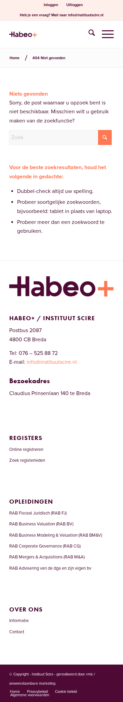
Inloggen (51, 5)
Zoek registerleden (27, 460)
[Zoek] (88, 34)
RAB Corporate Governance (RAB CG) (45, 546)
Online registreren (26, 449)
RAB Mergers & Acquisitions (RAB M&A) (47, 557)
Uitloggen (74, 5)
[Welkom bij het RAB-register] (51, 34)
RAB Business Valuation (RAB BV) (41, 524)
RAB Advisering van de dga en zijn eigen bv (50, 568)
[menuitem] (51, 5)
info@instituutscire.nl (86, 15)
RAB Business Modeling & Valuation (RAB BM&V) (55, 535)
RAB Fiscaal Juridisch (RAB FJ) (38, 513)
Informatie (19, 620)
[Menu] (104, 34)
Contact (16, 632)
